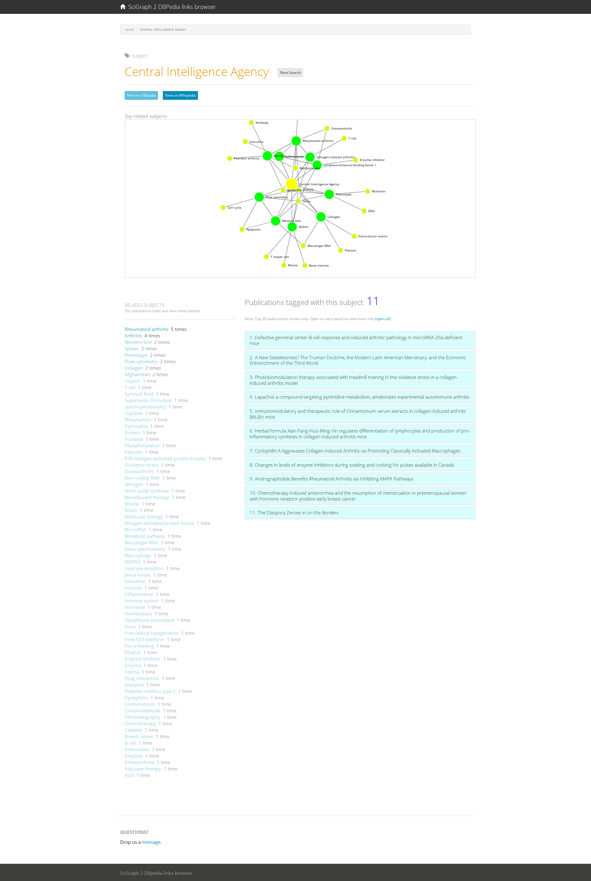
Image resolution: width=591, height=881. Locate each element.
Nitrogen (134, 484)
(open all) (383, 318)
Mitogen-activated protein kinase (159, 523)
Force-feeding (139, 646)
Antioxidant (137, 749)
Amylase (134, 756)
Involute (133, 588)
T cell (130, 387)
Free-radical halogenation (152, 633)
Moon (131, 510)
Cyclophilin (136, 697)
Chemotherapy (140, 723)
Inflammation (139, 594)
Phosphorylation (142, 445)
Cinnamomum (140, 704)
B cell (130, 743)
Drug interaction (142, 678)
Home (129, 29)
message (151, 842)
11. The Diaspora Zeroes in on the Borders (294, 512)
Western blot (138, 342)
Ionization (135, 581)
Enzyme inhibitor (143, 659)
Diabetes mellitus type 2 (150, 691)
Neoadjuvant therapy (147, 497)
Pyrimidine (136, 426)
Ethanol (133, 652)
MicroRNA (135, 529)
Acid (129, 775)
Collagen (134, 368)
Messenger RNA (141, 542)
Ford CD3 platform (144, 639)
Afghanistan (137, 374)
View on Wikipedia (180, 95)
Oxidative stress (142, 465)
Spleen (132, 348)
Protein (132, 432)
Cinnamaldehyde (142, 710)
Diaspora (134, 685)
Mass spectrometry (145, 549)
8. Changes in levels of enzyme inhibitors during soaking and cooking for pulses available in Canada (352, 465)
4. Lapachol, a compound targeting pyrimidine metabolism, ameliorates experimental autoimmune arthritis (359, 397)
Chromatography (143, 717)
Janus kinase (138, 575)
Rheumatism (138, 419)
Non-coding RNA (142, 478)
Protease (134, 439)
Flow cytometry (141, 361)
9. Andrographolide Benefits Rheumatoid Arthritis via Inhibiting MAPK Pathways (331, 479)
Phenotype (136, 355)
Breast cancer (139, 736)
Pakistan (134, 452)
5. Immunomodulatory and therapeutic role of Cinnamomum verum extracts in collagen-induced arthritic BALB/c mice (358, 414)
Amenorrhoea (139, 762)
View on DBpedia (141, 95)
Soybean (134, 413)
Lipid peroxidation (144, 568)
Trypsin (132, 381)
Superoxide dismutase (148, 400)
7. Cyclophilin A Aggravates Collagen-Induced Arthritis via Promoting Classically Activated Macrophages (355, 451)
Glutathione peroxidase (149, 620)
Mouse (132, 504)
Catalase (133, 730)
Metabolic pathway (145, 536)
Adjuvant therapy (143, 769)
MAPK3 (132, 562)
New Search (290, 72)
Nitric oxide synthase (147, 491)
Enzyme (133, 665)
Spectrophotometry (145, 407)
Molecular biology (144, 516)
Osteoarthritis (139, 471)
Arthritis (133, 335)
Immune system (142, 600)
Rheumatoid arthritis (146, 329)
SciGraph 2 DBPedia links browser (170, 7)
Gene (130, 626)
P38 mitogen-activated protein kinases (165, 458)
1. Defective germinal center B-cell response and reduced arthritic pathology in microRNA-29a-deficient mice (356, 340)
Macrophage (138, 555)
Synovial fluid (139, 394)
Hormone (135, 607)
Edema (132, 672)
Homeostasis (138, 613)
